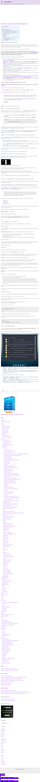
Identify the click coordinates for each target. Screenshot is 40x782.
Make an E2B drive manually (7, 441)
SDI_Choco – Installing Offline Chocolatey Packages (12, 479)
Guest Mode (5, 564)
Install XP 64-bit (6, 461)
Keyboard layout (5, 535)
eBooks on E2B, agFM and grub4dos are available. (9, 668)
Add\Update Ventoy (5, 620)
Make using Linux (4, 591)
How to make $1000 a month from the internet (11, 670)
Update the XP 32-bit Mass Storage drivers (10, 488)
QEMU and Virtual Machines (6, 649)
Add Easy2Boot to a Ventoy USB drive (8, 625)
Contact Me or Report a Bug (6, 634)
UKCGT (2, 617)
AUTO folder (4, 590)
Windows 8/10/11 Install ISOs (8, 458)
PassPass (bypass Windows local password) (11, 473)
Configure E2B (4, 514)
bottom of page (4, 84)
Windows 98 (6, 485)
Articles (2, 423)
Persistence (3, 749)
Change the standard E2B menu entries (9, 534)
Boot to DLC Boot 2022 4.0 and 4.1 (6, 675)
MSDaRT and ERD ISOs (6, 502)
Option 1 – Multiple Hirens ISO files (7, 30)
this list (12, 80)
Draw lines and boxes (6, 546)
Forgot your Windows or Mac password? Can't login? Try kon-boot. (12, 414)
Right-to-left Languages (6, 570)
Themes (4, 558)
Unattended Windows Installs (8, 470)
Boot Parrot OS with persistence (6, 683)
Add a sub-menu (5, 543)
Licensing (3, 631)
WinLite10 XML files (7, 476)
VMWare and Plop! (5, 652)
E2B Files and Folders (6, 528)
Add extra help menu (6, 553)
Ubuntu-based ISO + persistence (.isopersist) (11, 496)
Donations (3, 632)
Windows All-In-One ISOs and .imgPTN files (10, 467)
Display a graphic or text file (7, 555)
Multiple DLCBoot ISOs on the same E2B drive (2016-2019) (10, 37)
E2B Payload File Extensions (7, 581)
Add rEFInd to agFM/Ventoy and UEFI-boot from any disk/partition (11, 678)
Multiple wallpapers (6, 529)
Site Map (2, 774)
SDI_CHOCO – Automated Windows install (10, 478)
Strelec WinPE (4, 34)
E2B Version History (5, 429)
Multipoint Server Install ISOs (8, 487)
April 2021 (2, 736)
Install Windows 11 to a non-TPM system (7, 681)
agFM (2, 743)
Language (4, 522)
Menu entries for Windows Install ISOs (10, 482)
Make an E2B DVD (6, 443)
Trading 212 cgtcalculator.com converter (7, 614)
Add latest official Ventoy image (7, 622)
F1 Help (4, 547)
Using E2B (3, 579)
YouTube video (10, 60)
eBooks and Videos (4, 594)
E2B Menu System (5, 582)
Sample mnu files (5, 538)
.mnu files (4, 531)
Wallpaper (4, 520)
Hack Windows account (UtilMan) (9, 481)
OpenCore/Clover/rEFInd (7, 505)
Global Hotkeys (5, 549)
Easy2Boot (8, 2)
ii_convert (2, 599)
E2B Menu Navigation (5, 576)
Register (2, 758)
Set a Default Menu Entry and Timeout (9, 526)
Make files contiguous (5, 584)
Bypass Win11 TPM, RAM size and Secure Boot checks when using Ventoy (12, 680)
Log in (2, 759)
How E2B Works (3, 626)
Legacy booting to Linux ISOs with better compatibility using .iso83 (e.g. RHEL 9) (13, 677)
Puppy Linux (6, 494)
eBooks (2, 593)
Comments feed (3, 762)
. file (33, 52)
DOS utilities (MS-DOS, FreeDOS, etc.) (9, 508)
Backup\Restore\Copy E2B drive (8, 444)
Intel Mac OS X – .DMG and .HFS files (9, 511)
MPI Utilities (4, 608)
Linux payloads (5, 490)
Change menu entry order (7, 519)
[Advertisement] (20, 12)
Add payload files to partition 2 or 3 (8, 525)
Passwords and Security (7, 561)
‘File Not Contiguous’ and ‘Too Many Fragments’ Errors (10, 640)
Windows (4, 447)
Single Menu (5, 552)
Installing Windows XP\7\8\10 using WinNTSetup (11, 475)
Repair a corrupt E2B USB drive (7, 643)
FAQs (2, 596)
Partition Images (3, 600)
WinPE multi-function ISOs (5, 29)
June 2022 (2, 728)
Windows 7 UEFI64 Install (8, 452)
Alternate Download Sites (6, 426)
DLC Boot (3, 36)
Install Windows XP (7, 449)
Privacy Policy (3, 611)
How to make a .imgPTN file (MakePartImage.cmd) (10, 602)
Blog (1, 637)
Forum (2, 597)
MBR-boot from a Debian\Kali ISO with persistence (12, 497)
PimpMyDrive (5, 540)
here (8, 92)
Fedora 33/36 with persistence (10, 700)
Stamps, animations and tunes (7, 544)
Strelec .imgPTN (5, 35)
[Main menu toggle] (38, 2)
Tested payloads (3, 628)
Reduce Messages (6, 541)
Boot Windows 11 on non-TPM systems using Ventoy (10, 623)
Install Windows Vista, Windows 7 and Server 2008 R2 (12, 455)
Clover (4, 567)
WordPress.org (3, 764)
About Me (2, 629)
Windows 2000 (6, 484)
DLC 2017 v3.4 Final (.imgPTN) (6, 38)
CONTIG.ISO (4, 655)
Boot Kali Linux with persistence (6, 684)
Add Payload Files (5, 446)
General (2, 746)
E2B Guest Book (4, 635)
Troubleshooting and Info (5, 638)
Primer (3, 587)
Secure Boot (4, 588)
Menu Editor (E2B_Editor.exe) (7, 523)
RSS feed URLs (5, 688)
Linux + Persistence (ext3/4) (8, 493)
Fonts (4, 550)
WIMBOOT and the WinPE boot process (8, 658)
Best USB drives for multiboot (5, 663)
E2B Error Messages (5, 646)
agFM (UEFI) (3, 420)
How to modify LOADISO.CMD (7, 573)
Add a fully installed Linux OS (8, 499)
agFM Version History (5, 432)
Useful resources (4, 661)
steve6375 (2, 700)
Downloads (2, 424)
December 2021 (3, 730)
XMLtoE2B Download (5, 435)
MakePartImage (4, 187)
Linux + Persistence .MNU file (8, 491)
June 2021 (2, 733)
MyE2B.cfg (3, 585)
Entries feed (3, 761)
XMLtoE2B (5, 464)
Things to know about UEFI (6, 421)
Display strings (5, 537)
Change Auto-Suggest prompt (7, 532)
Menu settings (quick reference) (8, 517)
